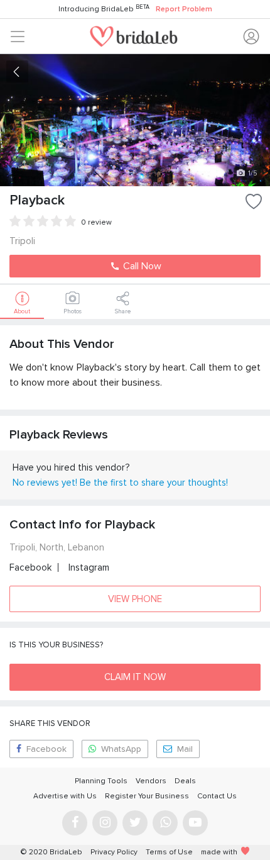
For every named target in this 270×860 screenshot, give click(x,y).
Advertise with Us (65, 796)
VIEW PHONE (135, 599)
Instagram (88, 567)
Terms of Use (169, 852)
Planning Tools (101, 781)
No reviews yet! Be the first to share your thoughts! (120, 482)
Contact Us (217, 796)
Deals (185, 781)
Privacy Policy (114, 852)
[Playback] (135, 120)
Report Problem (184, 9)
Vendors (151, 781)
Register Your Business (147, 796)
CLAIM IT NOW (135, 677)
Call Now (141, 266)
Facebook (30, 567)
